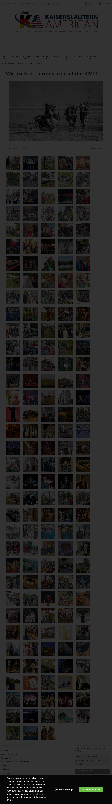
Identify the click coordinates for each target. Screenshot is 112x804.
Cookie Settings (65, 789)
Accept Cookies (92, 789)
